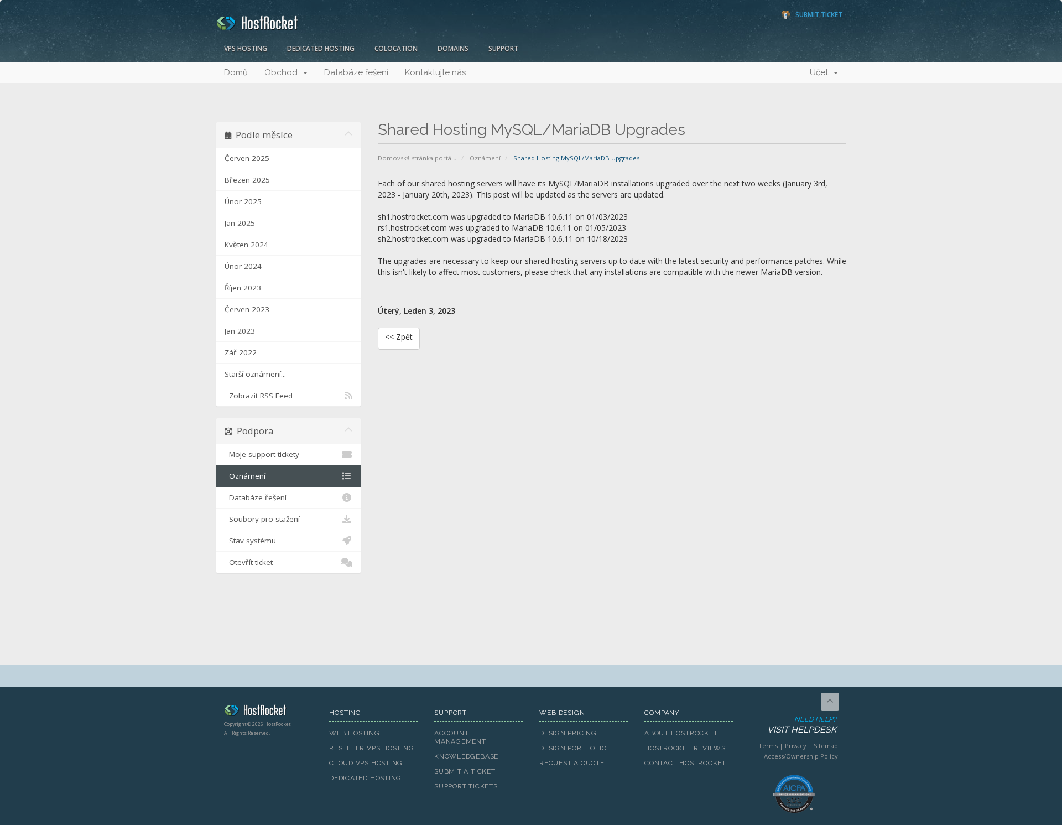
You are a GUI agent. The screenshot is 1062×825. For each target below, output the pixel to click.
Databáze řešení (356, 72)
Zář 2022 (241, 352)
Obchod (283, 72)
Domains (453, 48)
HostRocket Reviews (685, 748)
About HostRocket (680, 733)
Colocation (396, 48)
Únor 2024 (243, 266)
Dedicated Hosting (321, 48)
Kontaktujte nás (435, 72)
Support (503, 48)
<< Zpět (399, 336)
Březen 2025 (247, 180)
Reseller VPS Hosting (371, 748)
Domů (236, 72)
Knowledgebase (466, 756)
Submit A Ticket (465, 771)
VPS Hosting (245, 48)
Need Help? (801, 725)
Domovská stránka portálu (417, 158)
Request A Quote (572, 763)
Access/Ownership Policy (801, 756)
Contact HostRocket (685, 763)
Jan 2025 (240, 223)
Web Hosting (354, 733)
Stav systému (250, 541)
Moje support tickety (262, 454)
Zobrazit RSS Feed (259, 396)
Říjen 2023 (243, 288)
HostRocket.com (268, 712)
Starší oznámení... (255, 374)
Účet (821, 72)
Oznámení (485, 158)
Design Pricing (568, 733)
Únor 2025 (243, 201)
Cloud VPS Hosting (366, 763)
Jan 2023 (240, 331)
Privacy (795, 745)
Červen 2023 (247, 309)
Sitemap (826, 745)
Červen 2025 (247, 158)
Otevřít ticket (249, 562)
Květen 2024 (246, 245)
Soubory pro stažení (262, 519)
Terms (768, 745)
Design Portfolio (572, 748)
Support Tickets (466, 786)
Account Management (460, 737)
